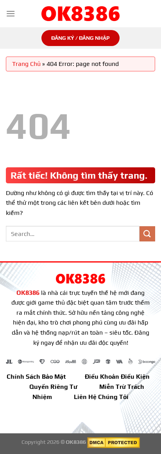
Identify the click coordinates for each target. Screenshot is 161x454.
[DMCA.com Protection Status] (113, 442)
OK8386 (27, 292)
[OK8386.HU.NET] (80, 13)
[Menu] (10, 13)
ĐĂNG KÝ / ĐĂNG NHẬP (80, 38)
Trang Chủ (26, 63)
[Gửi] (147, 233)
